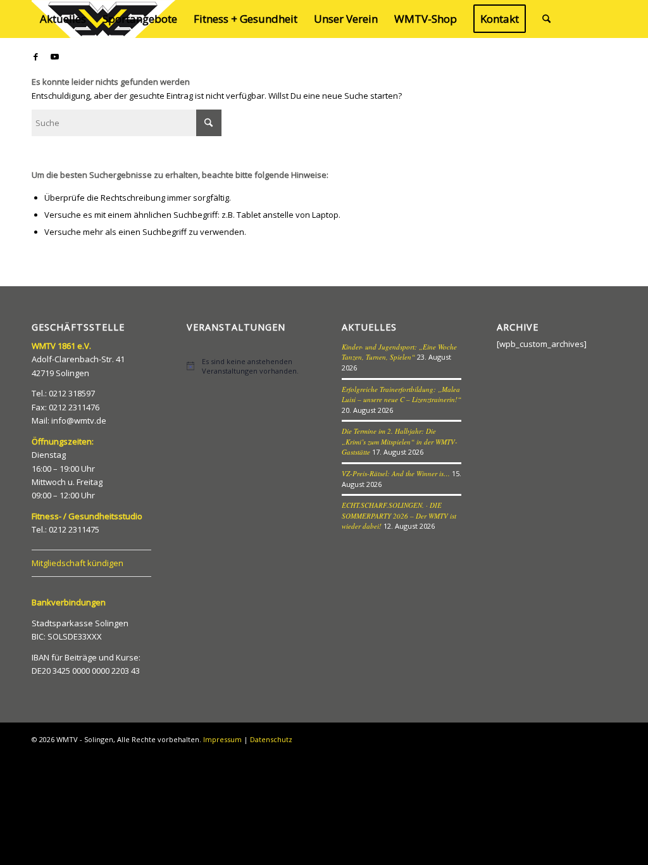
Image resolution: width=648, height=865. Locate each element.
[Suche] (546, 19)
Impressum (222, 739)
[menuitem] (63, 19)
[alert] (246, 366)
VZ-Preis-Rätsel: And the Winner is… (396, 473)
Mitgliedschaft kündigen (77, 563)
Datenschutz (271, 739)
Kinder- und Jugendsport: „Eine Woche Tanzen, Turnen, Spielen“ (399, 352)
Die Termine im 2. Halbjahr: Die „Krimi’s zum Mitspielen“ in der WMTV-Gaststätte (400, 441)
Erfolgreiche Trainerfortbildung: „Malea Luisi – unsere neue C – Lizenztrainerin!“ (401, 394)
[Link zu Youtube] (54, 56)
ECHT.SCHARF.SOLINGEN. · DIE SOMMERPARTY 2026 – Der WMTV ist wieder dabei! (399, 515)
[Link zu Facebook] (35, 56)
